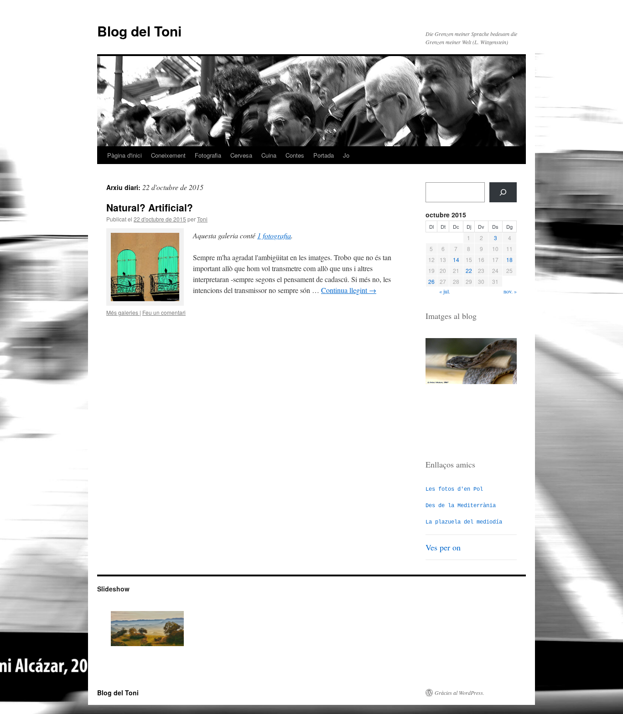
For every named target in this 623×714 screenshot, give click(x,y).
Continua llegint (348, 290)
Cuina (268, 155)
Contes (295, 155)
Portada (323, 155)
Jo (346, 155)
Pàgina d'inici (124, 155)
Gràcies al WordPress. (459, 692)
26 (431, 281)
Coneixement (168, 155)
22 (469, 270)
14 (456, 259)
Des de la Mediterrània (461, 506)
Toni (202, 219)
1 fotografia (274, 235)
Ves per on (443, 547)
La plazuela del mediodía (464, 522)
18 (509, 259)
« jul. (444, 291)
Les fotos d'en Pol (454, 489)
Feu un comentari (164, 312)
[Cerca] (503, 192)
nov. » (510, 291)
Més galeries (123, 312)
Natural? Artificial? (149, 207)
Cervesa (241, 155)
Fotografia (208, 155)
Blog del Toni (139, 31)
